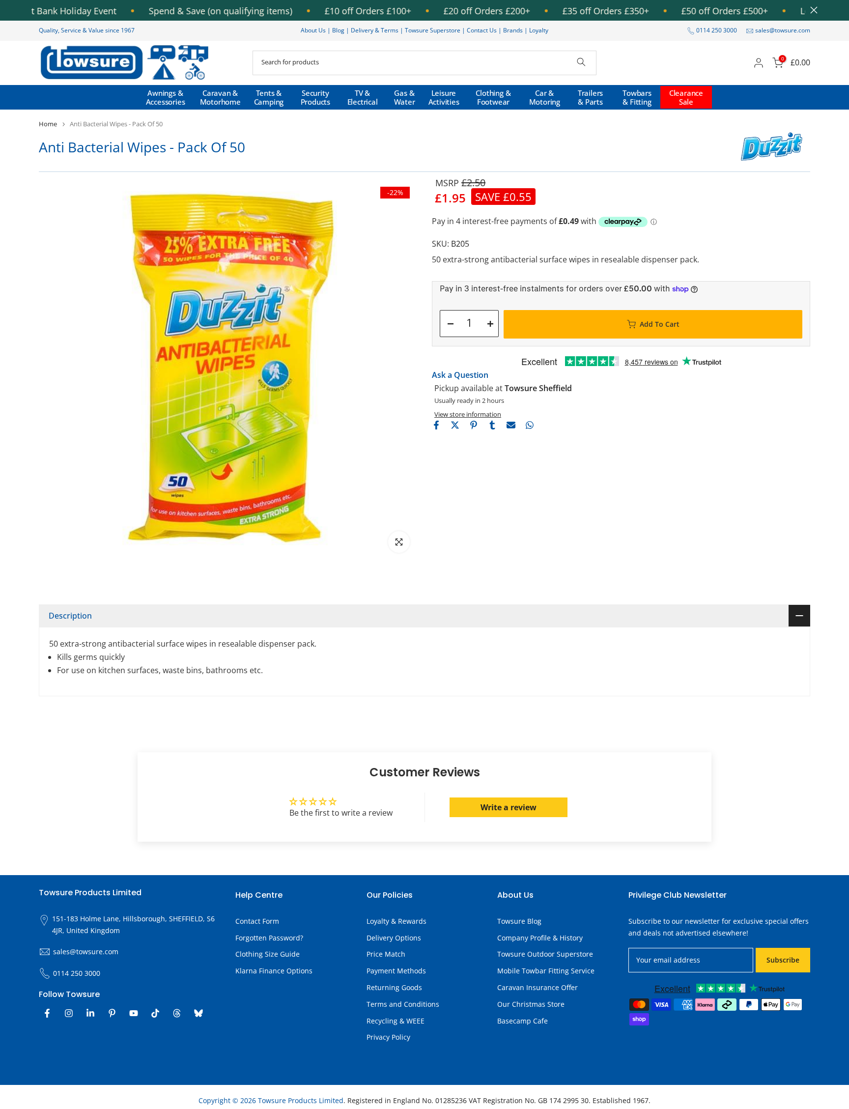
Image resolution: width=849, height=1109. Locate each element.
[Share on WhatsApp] (529, 425)
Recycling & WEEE (395, 1020)
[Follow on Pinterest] (112, 1013)
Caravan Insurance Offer (537, 987)
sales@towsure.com (782, 30)
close (811, 10)
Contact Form (257, 921)
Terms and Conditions (403, 1004)
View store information (467, 414)
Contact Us (482, 30)
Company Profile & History (540, 937)
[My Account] (758, 63)
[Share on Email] (511, 425)
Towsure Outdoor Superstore (545, 954)
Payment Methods (396, 970)
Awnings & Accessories (165, 97)
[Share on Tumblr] (492, 425)
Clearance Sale (686, 97)
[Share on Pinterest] (473, 425)
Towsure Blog (519, 921)
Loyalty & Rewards (396, 921)
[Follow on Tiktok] (155, 1013)
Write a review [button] (509, 807)
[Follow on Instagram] (68, 1013)
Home (48, 124)
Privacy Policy (388, 1037)
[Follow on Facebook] (47, 1013)
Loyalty (538, 30)
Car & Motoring (544, 97)
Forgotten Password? (269, 937)
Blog (339, 30)
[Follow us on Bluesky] (198, 1013)
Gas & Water (404, 97)
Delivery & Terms (374, 30)
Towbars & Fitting (637, 97)
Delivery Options (394, 937)
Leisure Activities (443, 97)
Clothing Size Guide (267, 954)
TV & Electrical (362, 97)
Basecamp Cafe (522, 1020)
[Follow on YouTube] (133, 1013)
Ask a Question (460, 375)
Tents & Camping (269, 97)
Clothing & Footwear (493, 97)
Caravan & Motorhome (220, 97)
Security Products (315, 97)
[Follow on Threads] (177, 1013)
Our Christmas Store (531, 1004)
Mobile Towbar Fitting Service (545, 970)
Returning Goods (394, 987)
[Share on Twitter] (455, 425)
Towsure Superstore (432, 30)
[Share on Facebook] (436, 425)
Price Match (386, 954)
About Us (313, 30)
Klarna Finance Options (273, 970)
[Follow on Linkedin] (90, 1013)
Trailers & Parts (590, 97)
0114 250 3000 (716, 30)
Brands (513, 30)
